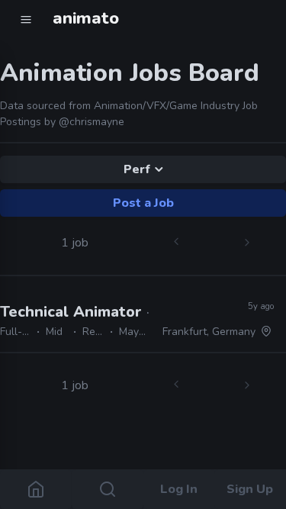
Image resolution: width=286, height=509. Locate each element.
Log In (179, 489)
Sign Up (250, 489)
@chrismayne (91, 121)
